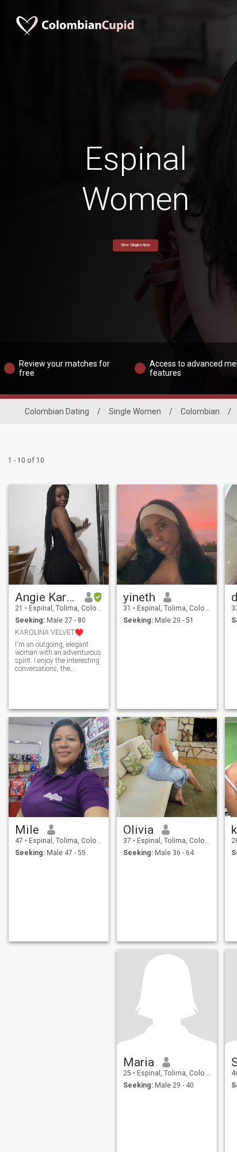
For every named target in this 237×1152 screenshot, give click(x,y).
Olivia (138, 830)
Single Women (135, 411)
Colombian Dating (57, 411)
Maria (138, 1062)
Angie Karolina (46, 597)
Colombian (200, 411)
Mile (27, 830)
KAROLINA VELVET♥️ (49, 632)
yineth (139, 597)
